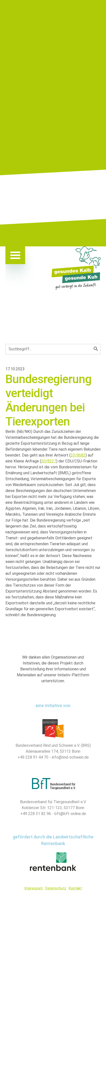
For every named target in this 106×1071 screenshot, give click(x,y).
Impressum (33, 888)
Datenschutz (55, 888)
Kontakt (75, 888)
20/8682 (78, 455)
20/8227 (48, 461)
